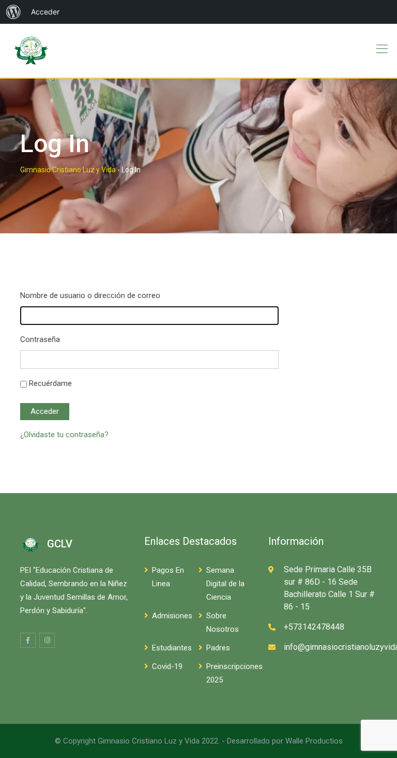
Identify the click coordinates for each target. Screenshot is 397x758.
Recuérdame (50, 383)
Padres (218, 647)
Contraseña (40, 339)
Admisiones (172, 615)
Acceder (44, 411)
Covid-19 (167, 666)
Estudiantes (172, 647)
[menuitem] (13, 12)
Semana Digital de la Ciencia (225, 584)
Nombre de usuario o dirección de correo (90, 295)
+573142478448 (314, 627)
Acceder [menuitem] (45, 11)
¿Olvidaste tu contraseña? (64, 434)
